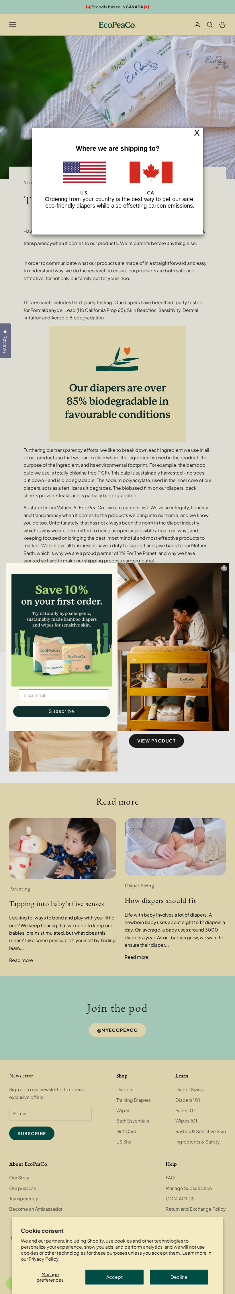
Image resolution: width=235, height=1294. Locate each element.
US (84, 192)
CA (151, 192)
